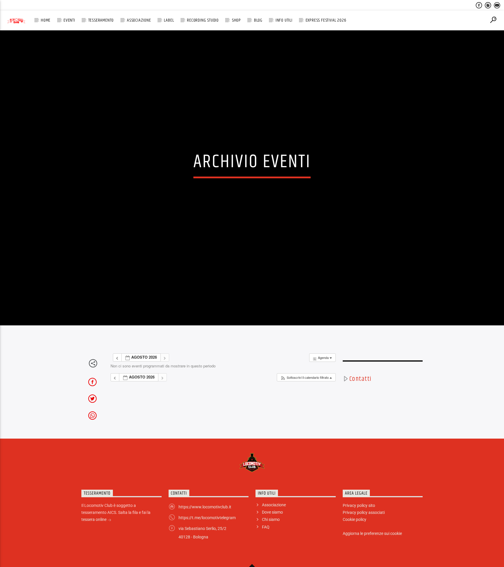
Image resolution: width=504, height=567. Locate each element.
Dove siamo (272, 534)
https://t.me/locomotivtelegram (207, 539)
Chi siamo (271, 541)
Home (45, 20)
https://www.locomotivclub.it (204, 528)
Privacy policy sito (359, 527)
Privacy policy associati (364, 534)
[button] (306, 399)
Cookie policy (354, 541)
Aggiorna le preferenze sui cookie (372, 555)
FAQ (266, 548)
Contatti (360, 401)
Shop (236, 20)
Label (169, 20)
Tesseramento (101, 20)
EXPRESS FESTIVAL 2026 (326, 20)
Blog (258, 20)
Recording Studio (203, 20)
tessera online (94, 541)
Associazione (139, 20)
